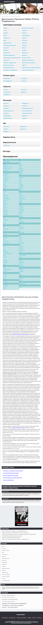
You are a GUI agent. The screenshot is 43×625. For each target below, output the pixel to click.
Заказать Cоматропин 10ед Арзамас (10, 475)
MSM (3, 552)
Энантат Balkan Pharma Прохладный (10, 473)
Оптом (33, 617)
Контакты (39, 617)
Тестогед (3, 578)
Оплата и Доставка (21, 617)
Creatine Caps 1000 (5, 576)
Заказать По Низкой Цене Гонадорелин (14, 603)
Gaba (3, 546)
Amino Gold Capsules (6, 574)
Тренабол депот (5, 572)
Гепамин (3, 566)
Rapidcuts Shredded (5, 568)
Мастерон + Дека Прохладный (8, 595)
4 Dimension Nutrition (6, 580)
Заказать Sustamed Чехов (8, 480)
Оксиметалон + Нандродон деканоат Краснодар (13, 470)
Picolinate (3, 556)
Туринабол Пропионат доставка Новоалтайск (12, 477)
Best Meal (4, 570)
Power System (4, 554)
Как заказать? (12, 617)
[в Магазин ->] (21, 525)
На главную (5, 617)
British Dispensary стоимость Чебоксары (8, 597)
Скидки (29, 617)
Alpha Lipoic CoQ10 (5, 558)
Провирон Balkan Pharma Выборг (19, 427)
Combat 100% (4, 562)
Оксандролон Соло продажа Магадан (10, 599)
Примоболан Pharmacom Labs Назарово (20, 334)
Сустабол (4, 548)
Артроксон (4, 560)
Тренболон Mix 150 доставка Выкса (8, 601)
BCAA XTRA (4, 564)
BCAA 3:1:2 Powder (5, 550)
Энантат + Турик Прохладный (9, 607)
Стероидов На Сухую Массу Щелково (12, 605)
